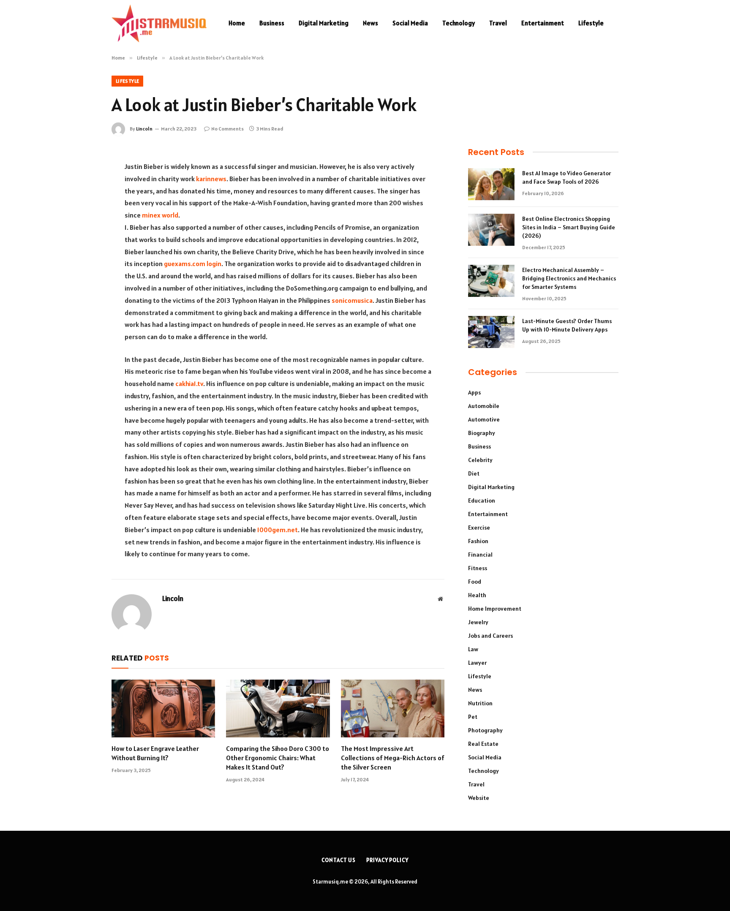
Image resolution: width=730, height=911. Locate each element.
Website (478, 798)
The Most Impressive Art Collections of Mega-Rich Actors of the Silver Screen (392, 757)
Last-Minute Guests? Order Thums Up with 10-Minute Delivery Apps (567, 325)
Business (271, 23)
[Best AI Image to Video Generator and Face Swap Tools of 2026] (491, 184)
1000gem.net (277, 529)
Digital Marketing (324, 23)
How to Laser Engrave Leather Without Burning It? (155, 753)
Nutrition (480, 703)
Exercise (479, 527)
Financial (480, 554)
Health (477, 595)
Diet (473, 473)
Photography (485, 730)
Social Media (410, 23)
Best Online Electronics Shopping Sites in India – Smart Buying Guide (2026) (568, 227)
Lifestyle (591, 23)
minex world (160, 215)
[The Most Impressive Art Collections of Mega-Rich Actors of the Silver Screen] (392, 709)
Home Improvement (494, 608)
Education (481, 500)
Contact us (338, 860)
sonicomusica (352, 300)
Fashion (478, 541)
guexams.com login (192, 263)
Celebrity (480, 460)
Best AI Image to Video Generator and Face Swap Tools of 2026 (566, 177)
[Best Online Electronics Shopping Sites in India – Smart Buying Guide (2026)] (491, 230)
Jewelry (478, 622)
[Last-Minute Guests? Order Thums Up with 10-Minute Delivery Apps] (491, 332)
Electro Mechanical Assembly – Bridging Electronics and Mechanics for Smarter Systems (569, 278)
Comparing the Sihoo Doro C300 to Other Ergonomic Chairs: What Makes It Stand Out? (277, 757)
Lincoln (144, 128)
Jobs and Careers (490, 635)
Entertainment (542, 23)
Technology (458, 23)
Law (473, 649)
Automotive (484, 419)
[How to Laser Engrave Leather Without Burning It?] (163, 709)
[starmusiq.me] (159, 23)
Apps (474, 392)
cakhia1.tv (189, 383)
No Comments (227, 128)
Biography (481, 433)
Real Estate (483, 744)
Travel (498, 23)
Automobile (483, 406)
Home (237, 23)
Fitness (477, 568)
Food (474, 581)
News (370, 23)
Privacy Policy (387, 860)
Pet (472, 717)
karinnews (211, 178)
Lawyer (477, 662)
